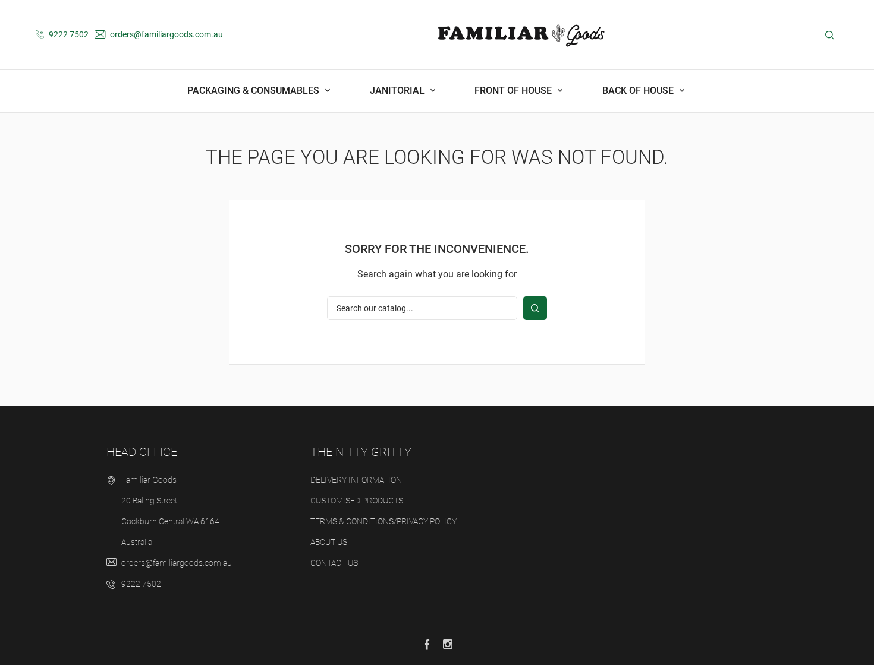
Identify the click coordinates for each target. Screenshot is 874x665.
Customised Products (356, 500)
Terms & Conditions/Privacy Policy (383, 521)
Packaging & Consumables (254, 90)
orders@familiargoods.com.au (165, 34)
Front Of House (514, 90)
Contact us (334, 563)
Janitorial (398, 90)
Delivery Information (356, 479)
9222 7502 (68, 34)
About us (328, 542)
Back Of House (639, 90)
